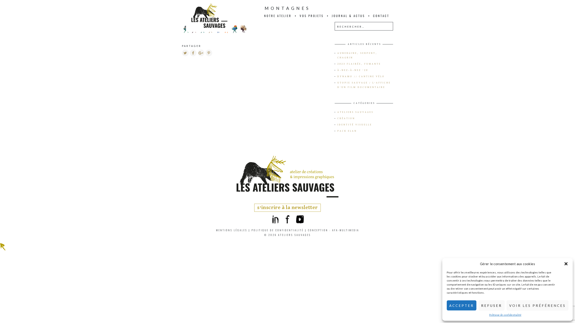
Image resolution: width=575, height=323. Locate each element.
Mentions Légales (231, 230)
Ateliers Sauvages (355, 112)
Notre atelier (278, 15)
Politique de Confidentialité (278, 230)
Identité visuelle (354, 125)
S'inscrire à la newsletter (287, 207)
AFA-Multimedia (345, 230)
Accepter (461, 305)
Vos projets (312, 15)
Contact (381, 15)
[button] (566, 264)
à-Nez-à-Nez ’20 (352, 70)
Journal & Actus (348, 15)
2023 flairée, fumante (359, 64)
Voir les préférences (537, 305)
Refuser (491, 305)
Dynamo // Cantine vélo (361, 76)
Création (346, 118)
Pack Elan (347, 131)
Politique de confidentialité (505, 315)
